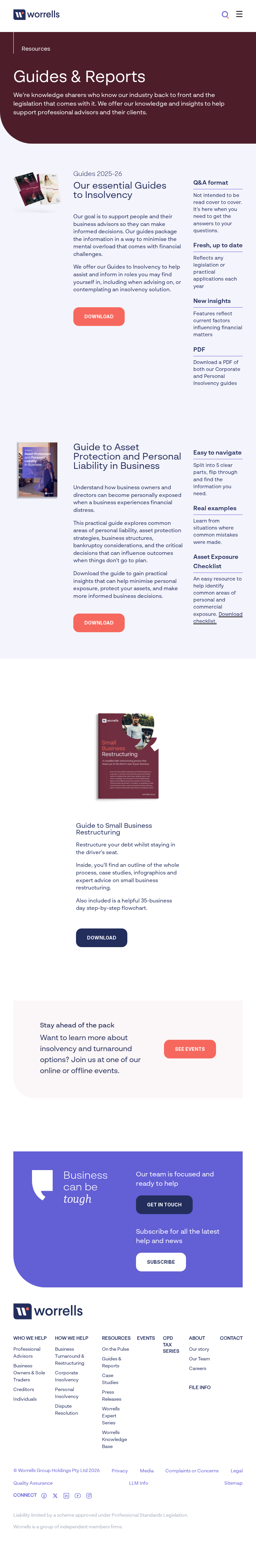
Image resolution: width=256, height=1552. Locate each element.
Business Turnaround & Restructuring (69, 1356)
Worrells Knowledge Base (114, 1439)
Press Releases (111, 1396)
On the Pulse (115, 1349)
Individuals (25, 1399)
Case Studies (110, 1379)
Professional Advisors (26, 1353)
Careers (197, 1368)
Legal (237, 1471)
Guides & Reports (111, 1362)
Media (147, 1471)
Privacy (120, 1471)
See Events (190, 1049)
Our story (199, 1349)
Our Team (199, 1359)
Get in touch (164, 1204)
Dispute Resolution (66, 1410)
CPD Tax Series (171, 1345)
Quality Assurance (33, 1483)
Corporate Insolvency (67, 1376)
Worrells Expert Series (111, 1416)
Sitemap (233, 1483)
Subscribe (161, 1262)
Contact (231, 1338)
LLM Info (138, 1483)
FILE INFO (200, 1387)
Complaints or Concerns (192, 1471)
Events (146, 1338)
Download (99, 316)
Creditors (23, 1389)
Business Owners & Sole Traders (29, 1373)
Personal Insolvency (67, 1393)
